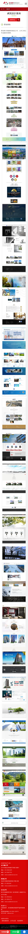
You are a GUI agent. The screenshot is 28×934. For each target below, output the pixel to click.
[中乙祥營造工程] (14, 248)
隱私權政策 (5, 920)
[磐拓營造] (14, 553)
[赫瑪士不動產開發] (14, 446)
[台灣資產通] (14, 361)
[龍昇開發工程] (14, 841)
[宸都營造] (14, 414)
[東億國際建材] (14, 782)
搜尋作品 (12, 19)
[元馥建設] (14, 300)
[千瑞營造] (14, 756)
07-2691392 (8, 883)
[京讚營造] (14, 106)
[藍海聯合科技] (14, 823)
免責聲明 (20, 920)
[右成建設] (14, 688)
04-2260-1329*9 (14, 911)
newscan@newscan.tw (11, 874)
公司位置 (13, 920)
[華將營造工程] (14, 732)
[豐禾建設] (14, 529)
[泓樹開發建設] (14, 711)
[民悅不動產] (14, 183)
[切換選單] (26, 3)
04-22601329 (8, 870)
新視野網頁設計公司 (13, 926)
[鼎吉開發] (14, 639)
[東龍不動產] (14, 809)
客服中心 (4, 905)
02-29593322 (8, 897)
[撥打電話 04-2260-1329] (24, 932)
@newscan (10, 913)
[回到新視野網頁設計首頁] (13, 3)
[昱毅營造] (14, 582)
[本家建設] (14, 487)
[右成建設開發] (14, 52)
